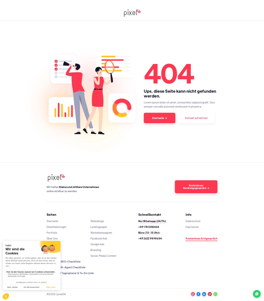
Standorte (192, 232)
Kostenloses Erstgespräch (201, 238)
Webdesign (97, 221)
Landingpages (98, 226)
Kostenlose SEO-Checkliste (63, 261)
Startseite (159, 117)
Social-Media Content (103, 255)
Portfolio (52, 232)
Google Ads (97, 244)
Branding (95, 249)
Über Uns (52, 238)
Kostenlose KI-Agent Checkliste (66, 267)
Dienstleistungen (56, 226)
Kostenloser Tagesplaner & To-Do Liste (70, 273)
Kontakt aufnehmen (196, 117)
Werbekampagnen (101, 232)
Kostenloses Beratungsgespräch (196, 186)
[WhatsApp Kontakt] (257, 294)
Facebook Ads (98, 238)
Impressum (192, 226)
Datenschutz (193, 221)
